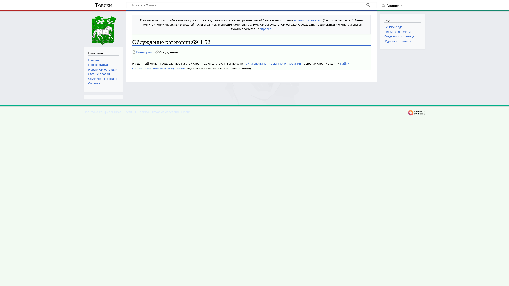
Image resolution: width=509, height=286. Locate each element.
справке (265, 29)
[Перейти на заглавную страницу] (103, 28)
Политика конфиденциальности (108, 112)
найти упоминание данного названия (272, 63)
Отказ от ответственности (171, 112)
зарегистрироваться (308, 20)
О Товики (142, 112)
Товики (103, 5)
